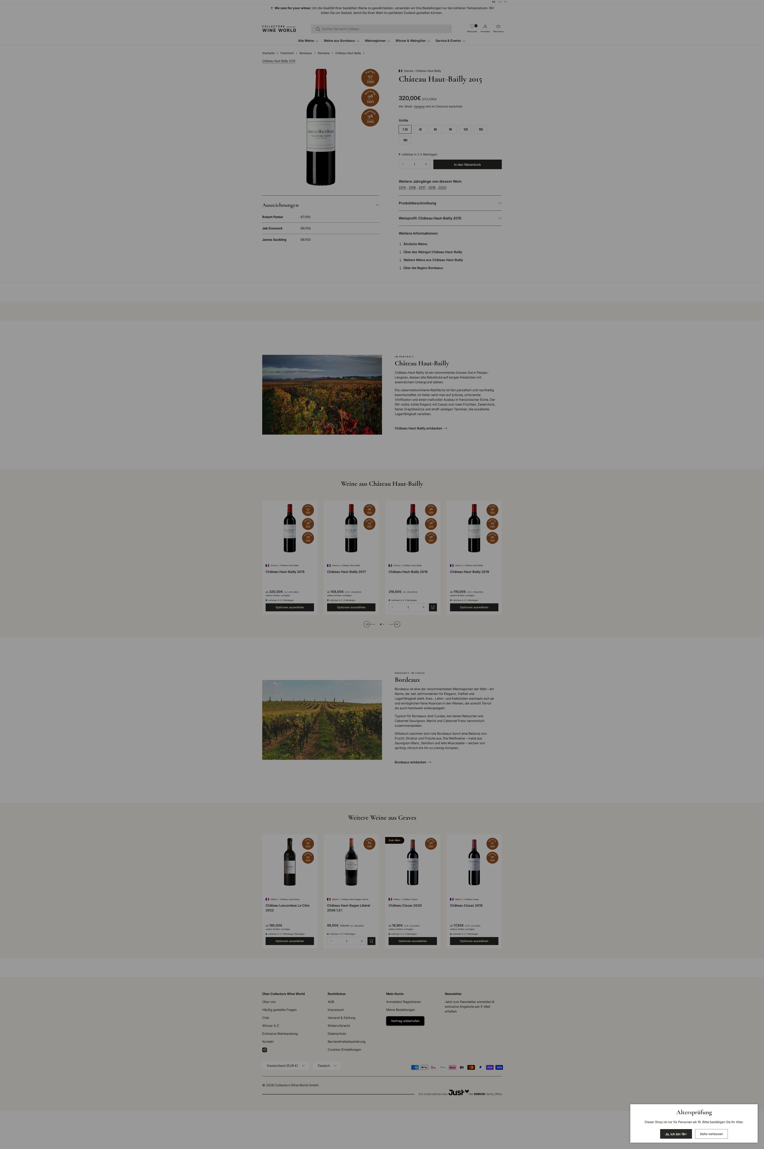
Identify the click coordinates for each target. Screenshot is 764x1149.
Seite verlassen (711, 1134)
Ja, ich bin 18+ (676, 1134)
